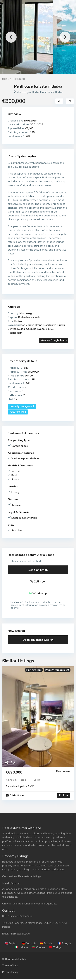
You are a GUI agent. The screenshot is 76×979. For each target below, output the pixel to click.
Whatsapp (39, 593)
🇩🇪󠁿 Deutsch (29, 943)
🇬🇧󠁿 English (11, 943)
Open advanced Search (38, 640)
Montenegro (24, 92)
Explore (63, 795)
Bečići (31, 786)
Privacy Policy (10, 972)
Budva (59, 92)
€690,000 (4, 374)
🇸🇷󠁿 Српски (38, 947)
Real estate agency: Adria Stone (31, 555)
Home (5, 78)
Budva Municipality (43, 92)
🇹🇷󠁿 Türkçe (55, 947)
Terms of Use (10, 965)
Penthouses (19, 78)
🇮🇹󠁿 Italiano (21, 947)
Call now (39, 581)
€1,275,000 (71, 374)
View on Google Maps (54, 340)
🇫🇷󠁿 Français (64, 943)
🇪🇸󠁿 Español (46, 943)
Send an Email (38, 570)
